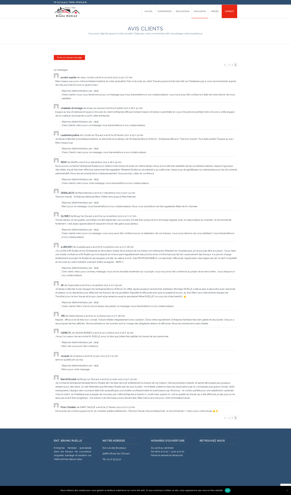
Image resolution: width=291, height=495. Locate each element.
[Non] (287, 490)
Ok (227, 490)
